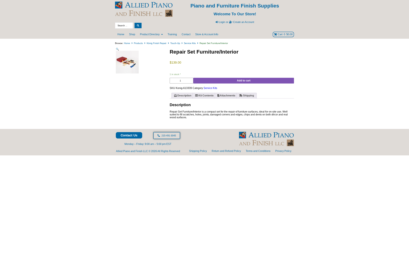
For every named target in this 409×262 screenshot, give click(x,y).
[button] (117, 49)
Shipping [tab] (248, 95)
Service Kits (190, 43)
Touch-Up (175, 43)
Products (138, 43)
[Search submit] (138, 25)
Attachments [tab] (227, 95)
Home (127, 43)
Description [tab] (184, 95)
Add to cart (243, 80)
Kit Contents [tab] (206, 95)
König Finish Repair (156, 43)
